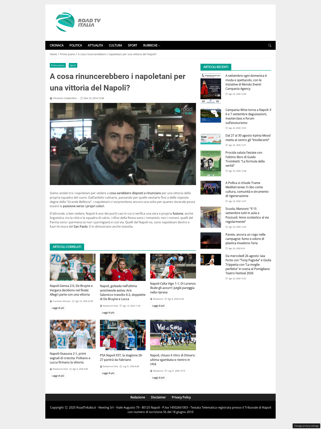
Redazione (137, 397)
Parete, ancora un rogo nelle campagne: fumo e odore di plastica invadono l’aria (245, 238)
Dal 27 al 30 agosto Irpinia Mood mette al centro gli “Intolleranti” (248, 137)
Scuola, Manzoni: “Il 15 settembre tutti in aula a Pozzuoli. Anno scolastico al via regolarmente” (247, 215)
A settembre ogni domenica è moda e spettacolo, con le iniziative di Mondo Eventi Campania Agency (246, 82)
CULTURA (115, 45)
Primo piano (57, 65)
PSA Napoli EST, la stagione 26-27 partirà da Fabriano (121, 357)
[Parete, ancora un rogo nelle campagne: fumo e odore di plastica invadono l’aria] (210, 240)
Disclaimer (158, 397)
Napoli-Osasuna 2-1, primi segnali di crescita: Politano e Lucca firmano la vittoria (70, 358)
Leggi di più (58, 308)
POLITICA (75, 45)
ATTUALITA (95, 45)
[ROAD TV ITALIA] (78, 22)
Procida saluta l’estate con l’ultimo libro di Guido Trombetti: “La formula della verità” (245, 159)
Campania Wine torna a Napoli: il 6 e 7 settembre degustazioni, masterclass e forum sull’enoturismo (248, 116)
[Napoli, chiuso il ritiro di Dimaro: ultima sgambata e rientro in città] (173, 335)
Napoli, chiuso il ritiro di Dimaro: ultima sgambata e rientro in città (172, 359)
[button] (269, 45)
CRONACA (57, 45)
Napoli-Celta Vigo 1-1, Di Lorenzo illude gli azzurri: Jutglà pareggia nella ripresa (173, 287)
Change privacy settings (306, 425)
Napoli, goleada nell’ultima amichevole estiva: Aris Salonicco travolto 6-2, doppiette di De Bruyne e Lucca (122, 292)
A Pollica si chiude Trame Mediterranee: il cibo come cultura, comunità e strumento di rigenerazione (247, 189)
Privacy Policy (181, 397)
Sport (73, 65)
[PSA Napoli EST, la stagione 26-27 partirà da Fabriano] (123, 335)
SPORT (132, 45)
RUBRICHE (150, 45)
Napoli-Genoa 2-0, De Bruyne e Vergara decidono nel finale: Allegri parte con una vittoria (71, 290)
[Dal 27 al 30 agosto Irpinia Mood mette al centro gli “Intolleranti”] (210, 138)
